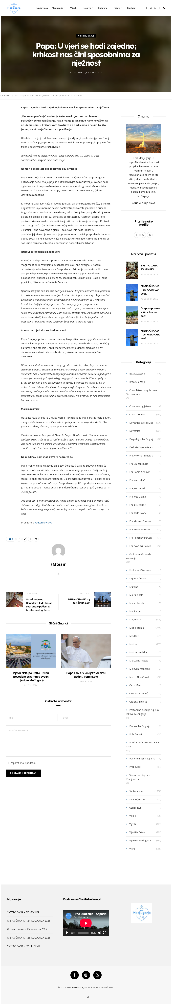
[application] (86, 923)
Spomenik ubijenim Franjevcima (138, 777)
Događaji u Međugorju (141, 439)
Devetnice (134, 430)
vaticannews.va (43, 522)
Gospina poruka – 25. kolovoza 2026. (150, 312)
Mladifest (134, 636)
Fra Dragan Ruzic (138, 463)
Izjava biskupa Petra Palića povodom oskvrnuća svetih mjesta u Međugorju (31, 676)
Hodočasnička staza (140, 570)
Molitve (87, 8)
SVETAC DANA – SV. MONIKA (23, 912)
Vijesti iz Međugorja (140, 840)
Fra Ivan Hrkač (137, 480)
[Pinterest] (9, 135)
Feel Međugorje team (141, 447)
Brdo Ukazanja (137, 381)
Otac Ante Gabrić (138, 693)
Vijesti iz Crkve (86, 36)
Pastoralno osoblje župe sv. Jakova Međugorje (142, 712)
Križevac (133, 586)
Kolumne (103, 8)
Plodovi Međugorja (139, 726)
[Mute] (99, 932)
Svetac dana (136, 791)
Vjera (117, 8)
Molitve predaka (138, 652)
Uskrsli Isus (135, 807)
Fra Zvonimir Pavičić (140, 546)
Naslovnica (42, 8)
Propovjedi (135, 766)
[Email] (9, 143)
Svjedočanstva (137, 799)
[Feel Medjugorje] (14, 8)
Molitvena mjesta (138, 660)
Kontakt (131, 8)
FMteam (78, 72)
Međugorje (57, 8)
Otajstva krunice (138, 701)
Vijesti (73, 8)
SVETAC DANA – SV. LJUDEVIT (23, 946)
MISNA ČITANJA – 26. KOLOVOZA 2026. (150, 334)
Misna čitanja (136, 627)
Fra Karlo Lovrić (137, 513)
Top (87, 996)
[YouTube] (97, 975)
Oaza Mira (135, 685)
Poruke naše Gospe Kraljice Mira (142, 744)
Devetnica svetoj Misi (141, 422)
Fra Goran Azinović (139, 471)
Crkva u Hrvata (137, 414)
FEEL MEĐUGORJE (76, 987)
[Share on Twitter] (9, 126)
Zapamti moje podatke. (23, 762)
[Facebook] (74, 975)
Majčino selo (136, 595)
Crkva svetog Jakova (140, 406)
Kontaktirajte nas (143, 203)
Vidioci (132, 815)
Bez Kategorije (137, 373)
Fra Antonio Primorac (141, 455)
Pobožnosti (135, 734)
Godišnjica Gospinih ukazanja (138, 556)
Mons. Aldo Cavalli (139, 677)
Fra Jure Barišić (137, 504)
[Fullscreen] (104, 932)
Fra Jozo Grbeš (137, 488)
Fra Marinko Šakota (140, 521)
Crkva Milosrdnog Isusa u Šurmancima (141, 392)
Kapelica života (137, 578)
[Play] (67, 932)
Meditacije (135, 611)
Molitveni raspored (139, 668)
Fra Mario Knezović (139, 529)
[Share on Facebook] (9, 118)
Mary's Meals (136, 603)
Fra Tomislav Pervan (140, 537)
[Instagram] (86, 975)
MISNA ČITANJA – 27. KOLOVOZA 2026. (150, 289)
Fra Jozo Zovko (137, 496)
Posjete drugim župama (142, 758)
